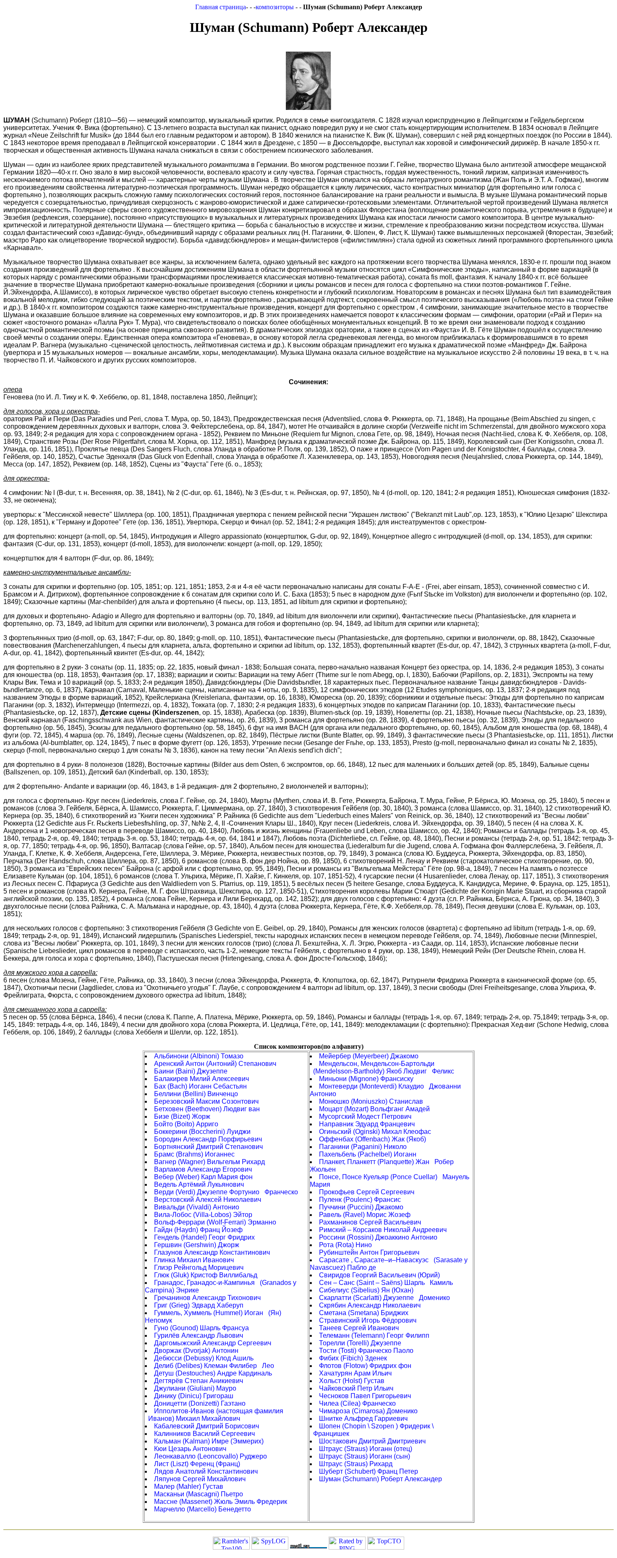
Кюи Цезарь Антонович (190, 1448)
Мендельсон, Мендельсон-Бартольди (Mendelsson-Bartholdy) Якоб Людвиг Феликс (382, 1067)
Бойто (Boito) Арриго (186, 1124)
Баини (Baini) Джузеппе (190, 1071)
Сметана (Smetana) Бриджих (363, 1312)
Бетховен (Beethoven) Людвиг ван (207, 1108)
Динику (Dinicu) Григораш (193, 1395)
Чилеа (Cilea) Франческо (357, 1403)
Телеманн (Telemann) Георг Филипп (374, 1335)
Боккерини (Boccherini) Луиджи (202, 1131)
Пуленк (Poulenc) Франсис (360, 1199)
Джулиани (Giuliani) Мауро (195, 1388)
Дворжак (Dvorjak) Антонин (196, 1350)
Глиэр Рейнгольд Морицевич (198, 1267)
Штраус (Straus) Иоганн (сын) (364, 1456)
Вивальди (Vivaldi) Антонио (196, 1207)
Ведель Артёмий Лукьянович (199, 1184)
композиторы (275, 6)
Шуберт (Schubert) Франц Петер (368, 1471)
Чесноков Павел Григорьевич (365, 1395)
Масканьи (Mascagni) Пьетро (198, 1494)
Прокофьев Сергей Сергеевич (366, 1192)
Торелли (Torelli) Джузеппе (360, 1343)
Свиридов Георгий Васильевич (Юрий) (379, 1275)
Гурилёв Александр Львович (198, 1335)
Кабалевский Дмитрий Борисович (206, 1426)
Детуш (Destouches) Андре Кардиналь (213, 1373)
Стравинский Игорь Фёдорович (367, 1320)
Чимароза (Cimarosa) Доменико (368, 1411)
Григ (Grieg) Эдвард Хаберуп (198, 1305)
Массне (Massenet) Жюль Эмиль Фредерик (220, 1501)
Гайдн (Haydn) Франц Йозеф (198, 1229)
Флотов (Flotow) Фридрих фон (365, 1365)
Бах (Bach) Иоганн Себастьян (200, 1086)
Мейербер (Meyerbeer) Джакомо (368, 1056)
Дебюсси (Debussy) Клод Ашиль (204, 1358)
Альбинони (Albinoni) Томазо (198, 1056)
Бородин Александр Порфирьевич (208, 1139)
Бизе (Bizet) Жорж (182, 1116)
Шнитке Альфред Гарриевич (363, 1418)
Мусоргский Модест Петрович (365, 1116)
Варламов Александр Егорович (203, 1169)
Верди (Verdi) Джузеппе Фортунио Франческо (226, 1192)
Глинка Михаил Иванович (194, 1260)
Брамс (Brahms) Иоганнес (194, 1154)
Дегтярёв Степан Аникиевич (198, 1380)
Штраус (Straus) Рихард (355, 1463)
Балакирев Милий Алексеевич (201, 1078)
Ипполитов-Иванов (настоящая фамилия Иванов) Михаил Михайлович (214, 1414)
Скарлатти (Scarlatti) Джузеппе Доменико (384, 1297)
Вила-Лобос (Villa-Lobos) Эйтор (203, 1214)
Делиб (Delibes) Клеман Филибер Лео (214, 1365)
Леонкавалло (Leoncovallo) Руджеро (210, 1456)
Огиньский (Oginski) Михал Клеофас (375, 1131)
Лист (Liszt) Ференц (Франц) (197, 1463)
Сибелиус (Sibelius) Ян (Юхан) (366, 1290)
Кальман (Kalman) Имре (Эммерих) (209, 1441)
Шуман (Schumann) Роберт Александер (380, 1478)
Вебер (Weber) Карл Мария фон (203, 1176)
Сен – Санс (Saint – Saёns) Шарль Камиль (386, 1282)
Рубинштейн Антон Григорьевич (369, 1252)
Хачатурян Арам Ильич (355, 1373)
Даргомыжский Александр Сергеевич (212, 1343)
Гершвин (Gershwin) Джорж (196, 1244)
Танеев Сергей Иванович (359, 1327)
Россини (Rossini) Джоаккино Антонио (378, 1237)
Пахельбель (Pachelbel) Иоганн (367, 1154)
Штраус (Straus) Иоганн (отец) (365, 1448)
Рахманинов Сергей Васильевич (370, 1222)
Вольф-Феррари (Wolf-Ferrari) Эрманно (215, 1222)
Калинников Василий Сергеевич (204, 1433)
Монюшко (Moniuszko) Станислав (371, 1101)
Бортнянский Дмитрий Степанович (208, 1146)
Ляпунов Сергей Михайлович (200, 1478)
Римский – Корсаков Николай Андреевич (383, 1229)
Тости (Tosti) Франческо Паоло (366, 1350)
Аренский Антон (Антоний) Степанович (215, 1063)
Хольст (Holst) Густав (351, 1380)
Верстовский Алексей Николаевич (207, 1199)
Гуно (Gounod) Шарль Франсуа (201, 1327)
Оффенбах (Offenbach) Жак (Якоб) (372, 1139)
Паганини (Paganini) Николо (363, 1146)
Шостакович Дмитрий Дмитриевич (372, 1441)
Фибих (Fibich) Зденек (353, 1358)
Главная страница (220, 6)
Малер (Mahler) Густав (188, 1486)
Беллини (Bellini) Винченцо (196, 1093)
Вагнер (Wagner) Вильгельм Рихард (209, 1161)
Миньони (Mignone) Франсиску (366, 1078)
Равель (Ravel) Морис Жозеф (364, 1214)
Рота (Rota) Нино (345, 1244)
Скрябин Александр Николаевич (370, 1305)
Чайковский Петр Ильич (356, 1388)
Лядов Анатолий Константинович (206, 1471)
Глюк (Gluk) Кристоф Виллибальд (205, 1275)
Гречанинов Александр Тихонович (207, 1297)
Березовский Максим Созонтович (206, 1101)
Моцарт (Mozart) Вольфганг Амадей (374, 1108)
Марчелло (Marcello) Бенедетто (202, 1509)
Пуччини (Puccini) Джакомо (361, 1207)
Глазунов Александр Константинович (212, 1252)
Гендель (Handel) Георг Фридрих (204, 1237)
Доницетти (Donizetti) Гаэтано (200, 1403)
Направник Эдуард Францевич (367, 1124)
